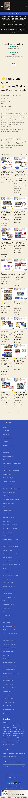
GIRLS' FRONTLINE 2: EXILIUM (10, 525)
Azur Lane (5, 449)
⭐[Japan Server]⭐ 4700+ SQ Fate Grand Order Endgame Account (7, 173)
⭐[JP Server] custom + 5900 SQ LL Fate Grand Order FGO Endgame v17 (20, 361)
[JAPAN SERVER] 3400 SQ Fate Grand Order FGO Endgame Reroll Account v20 (20, 214)
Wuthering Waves (7, 695)
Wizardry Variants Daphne (9, 687)
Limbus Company (7, 593)
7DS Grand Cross (7, 615)
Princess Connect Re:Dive (9, 597)
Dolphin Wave (6, 496)
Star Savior (6, 658)
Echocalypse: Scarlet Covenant (11, 499)
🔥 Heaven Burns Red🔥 (9, 626)
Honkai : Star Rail (7, 557)
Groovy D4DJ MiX (7, 535)
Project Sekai (6, 608)
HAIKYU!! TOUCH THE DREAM (10, 546)
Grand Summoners (8, 532)
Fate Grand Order (7, 514)
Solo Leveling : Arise (8, 680)
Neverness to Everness (9, 586)
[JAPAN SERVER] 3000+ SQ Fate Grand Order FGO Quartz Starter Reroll (7, 275)
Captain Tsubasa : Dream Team (11, 470)
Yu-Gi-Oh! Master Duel (8, 702)
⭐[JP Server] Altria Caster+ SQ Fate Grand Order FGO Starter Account (7, 304)
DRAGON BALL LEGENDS (9, 485)
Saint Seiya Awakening (9, 662)
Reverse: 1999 (6, 655)
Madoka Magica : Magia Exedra (11, 575)
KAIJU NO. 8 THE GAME (9, 481)
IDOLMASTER (6, 572)
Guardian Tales (7, 543)
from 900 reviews (13, 48)
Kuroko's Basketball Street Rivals (11, 564)
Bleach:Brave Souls (8, 456)
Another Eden (6, 430)
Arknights (5, 441)
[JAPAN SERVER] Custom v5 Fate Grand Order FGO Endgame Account (19, 334)
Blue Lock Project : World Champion (12, 463)
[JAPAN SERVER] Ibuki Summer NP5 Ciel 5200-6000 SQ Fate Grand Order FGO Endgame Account (7, 214)
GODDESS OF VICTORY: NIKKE (10, 528)
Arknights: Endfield (8, 445)
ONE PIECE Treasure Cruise (10, 633)
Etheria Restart (7, 510)
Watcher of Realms (8, 684)
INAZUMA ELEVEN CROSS (9, 517)
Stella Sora (6, 677)
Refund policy (13, 788)
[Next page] (23, 412)
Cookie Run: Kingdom (8, 478)
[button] (2, 6)
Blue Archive (6, 459)
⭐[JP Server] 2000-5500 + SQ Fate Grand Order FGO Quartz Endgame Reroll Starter (20, 396)
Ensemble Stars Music (8, 503)
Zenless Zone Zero (7, 706)
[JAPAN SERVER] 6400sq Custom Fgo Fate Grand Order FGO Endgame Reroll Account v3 (7, 334)
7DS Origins (6, 619)
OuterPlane (6, 637)
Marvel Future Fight (8, 579)
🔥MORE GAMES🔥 (8, 713)
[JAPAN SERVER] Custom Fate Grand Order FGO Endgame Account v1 (20, 244)
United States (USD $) (13, 777)
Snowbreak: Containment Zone (11, 673)
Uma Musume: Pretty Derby (10, 640)
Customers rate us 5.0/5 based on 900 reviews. (14, 797)
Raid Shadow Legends (9, 651)
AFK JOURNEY (6, 434)
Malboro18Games (13, 786)
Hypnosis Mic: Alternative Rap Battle (12, 554)
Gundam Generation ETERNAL (10, 539)
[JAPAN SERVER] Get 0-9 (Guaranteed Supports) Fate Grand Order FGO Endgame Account (7, 245)
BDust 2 (5, 467)
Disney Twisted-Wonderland (10, 492)
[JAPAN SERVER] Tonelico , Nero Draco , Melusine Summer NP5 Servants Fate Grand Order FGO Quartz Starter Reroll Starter (7, 363)
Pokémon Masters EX (8, 601)
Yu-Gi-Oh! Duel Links (8, 698)
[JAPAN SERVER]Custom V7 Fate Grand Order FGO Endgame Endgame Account (6, 396)
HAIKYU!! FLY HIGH (7, 550)
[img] (14, 46)
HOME (4, 611)
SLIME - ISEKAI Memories (9, 648)
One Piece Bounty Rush (9, 630)
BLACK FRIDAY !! (7, 622)
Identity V (5, 568)
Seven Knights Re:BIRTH (9, 669)
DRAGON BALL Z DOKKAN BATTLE (11, 488)
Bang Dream (6, 452)
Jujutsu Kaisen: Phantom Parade (11, 561)
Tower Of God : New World (10, 644)
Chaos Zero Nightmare (9, 474)
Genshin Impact (7, 521)
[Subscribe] (23, 766)
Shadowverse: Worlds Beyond (10, 666)
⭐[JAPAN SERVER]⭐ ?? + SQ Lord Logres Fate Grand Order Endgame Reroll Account (20, 276)
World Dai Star (6, 691)
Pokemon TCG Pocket (8, 604)
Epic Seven (6, 506)
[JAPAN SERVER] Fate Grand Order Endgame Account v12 (20, 304)
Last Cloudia (6, 590)
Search (5, 427)
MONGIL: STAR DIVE (8, 582)
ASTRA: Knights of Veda (9, 438)
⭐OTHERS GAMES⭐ (8, 709)
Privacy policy (20, 788)
